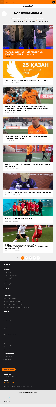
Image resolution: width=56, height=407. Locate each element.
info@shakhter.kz (9, 382)
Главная (7, 265)
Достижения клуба (10, 334)
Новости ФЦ (7, 281)
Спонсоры (7, 340)
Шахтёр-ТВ (7, 320)
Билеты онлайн (9, 369)
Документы (7, 349)
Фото (5, 318)
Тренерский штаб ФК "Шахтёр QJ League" (17, 307)
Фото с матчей (8, 356)
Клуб (6, 328)
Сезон (6, 288)
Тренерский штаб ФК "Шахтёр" (14, 301)
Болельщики (9, 353)
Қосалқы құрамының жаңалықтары (35, 18)
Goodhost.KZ (7, 401)
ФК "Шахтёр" (8, 272)
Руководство (8, 343)
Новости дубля (8, 278)
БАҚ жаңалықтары (30, 21)
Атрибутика (7, 359)
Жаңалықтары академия (15, 21)
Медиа (6, 312)
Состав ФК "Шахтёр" (10, 298)
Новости (7, 269)
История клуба (8, 331)
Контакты (7, 337)
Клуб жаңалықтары (16, 18)
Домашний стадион (10, 346)
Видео (6, 315)
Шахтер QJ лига (43, 21)
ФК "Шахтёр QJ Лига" (10, 275)
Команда (7, 295)
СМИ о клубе (8, 284)
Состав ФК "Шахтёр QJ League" (13, 304)
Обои (5, 362)
